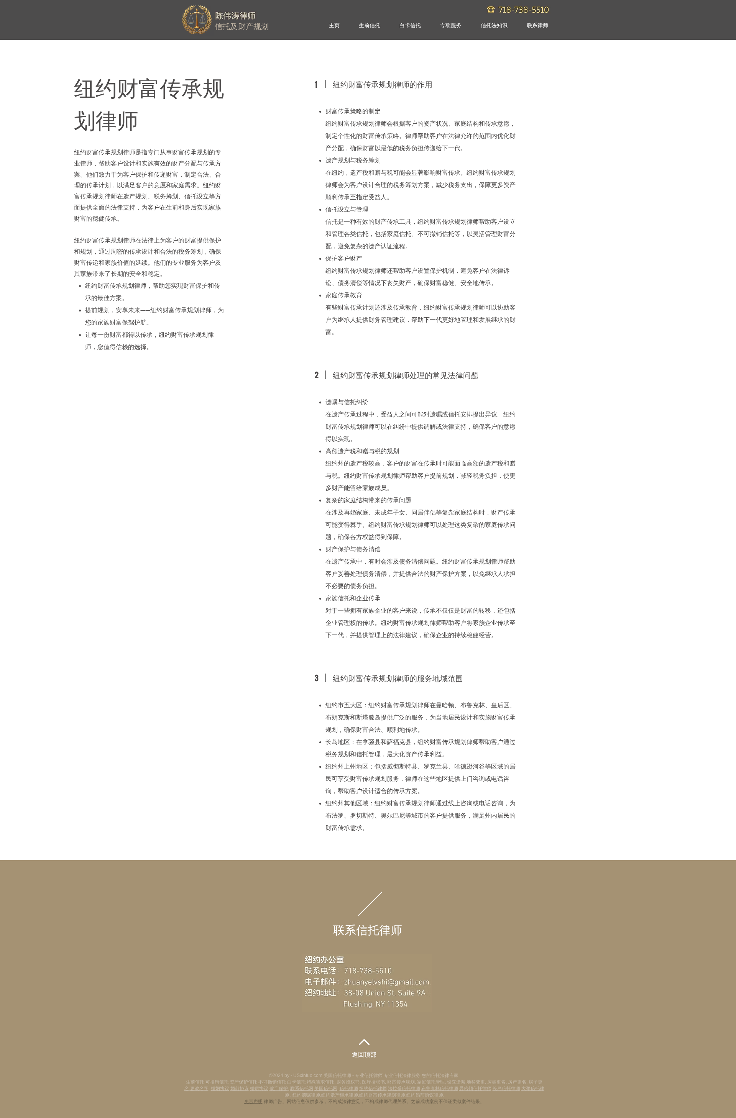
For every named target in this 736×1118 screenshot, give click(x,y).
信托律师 (349, 1088)
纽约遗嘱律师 (306, 1095)
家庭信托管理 (431, 1082)
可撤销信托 (216, 1082)
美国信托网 (325, 1088)
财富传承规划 (401, 1082)
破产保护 (278, 1088)
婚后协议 (259, 1088)
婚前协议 (239, 1088)
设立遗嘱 (456, 1082)
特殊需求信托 (320, 1082)
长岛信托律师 (506, 1088)
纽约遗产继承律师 (339, 1095)
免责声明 (253, 1101)
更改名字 (199, 1088)
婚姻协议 (220, 1088)
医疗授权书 (373, 1082)
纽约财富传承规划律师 (382, 1095)
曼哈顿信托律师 (475, 1088)
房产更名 (517, 1082)
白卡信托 (296, 1082)
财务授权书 (348, 1082)
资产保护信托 (243, 1082)
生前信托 (195, 1082)
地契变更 (476, 1082)
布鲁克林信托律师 (439, 1088)
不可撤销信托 (272, 1082)
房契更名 (496, 1082)
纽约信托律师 (373, 1088)
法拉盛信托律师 (404, 1088)
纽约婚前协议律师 (424, 1095)
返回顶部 (364, 1055)
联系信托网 (301, 1088)
